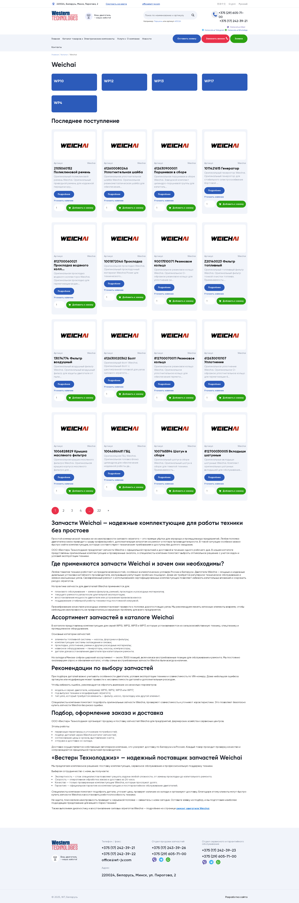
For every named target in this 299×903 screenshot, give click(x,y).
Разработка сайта (236, 897)
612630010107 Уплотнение (215, 360)
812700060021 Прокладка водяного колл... (71, 265)
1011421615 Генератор (221, 168)
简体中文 (221, 4)
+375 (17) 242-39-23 (219, 850)
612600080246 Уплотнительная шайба (123, 170)
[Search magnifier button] (193, 15)
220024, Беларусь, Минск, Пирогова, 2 (77, 4)
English (232, 4)
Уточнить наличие (63, 201)
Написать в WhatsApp (237, 30)
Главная (56, 38)
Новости (147, 38)
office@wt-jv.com (151, 4)
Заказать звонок (215, 38)
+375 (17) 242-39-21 (233, 21)
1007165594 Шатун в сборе (170, 453)
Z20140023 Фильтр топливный (219, 263)
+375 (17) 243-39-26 (169, 848)
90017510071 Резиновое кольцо (173, 263)
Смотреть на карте (116, 4)
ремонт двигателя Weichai (192, 808)
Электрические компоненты (99, 38)
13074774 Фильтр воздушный (68, 360)
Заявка (239, 38)
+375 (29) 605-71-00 (231, 15)
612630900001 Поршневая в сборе (170, 170)
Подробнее (64, 194)
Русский (243, 4)
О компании (133, 38)
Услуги (120, 38)
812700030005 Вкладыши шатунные (225, 453)
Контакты (57, 47)
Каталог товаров (72, 38)
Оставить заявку (186, 38)
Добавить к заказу (82, 207)
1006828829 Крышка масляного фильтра (70, 453)
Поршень (158, 21)
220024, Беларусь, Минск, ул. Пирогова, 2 (139, 875)
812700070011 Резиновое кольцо (174, 360)
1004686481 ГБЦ (117, 451)
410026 (178, 21)
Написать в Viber (237, 27)
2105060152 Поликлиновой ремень (72, 170)
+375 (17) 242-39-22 (119, 854)
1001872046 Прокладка (123, 261)
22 (99, 510)
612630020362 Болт (120, 358)
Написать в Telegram (214, 30)
